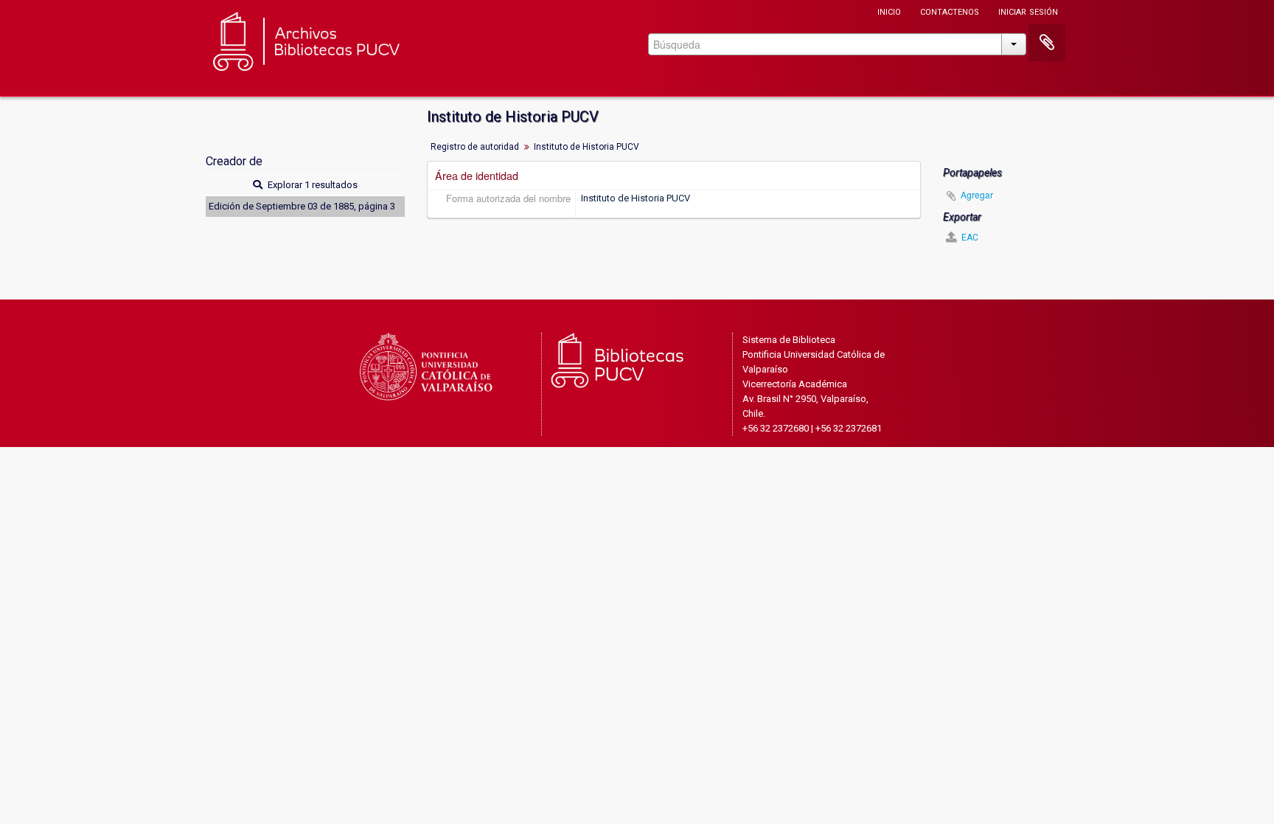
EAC (968, 237)
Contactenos (949, 11)
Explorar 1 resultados (311, 184)
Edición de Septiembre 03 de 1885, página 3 (302, 206)
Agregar (977, 194)
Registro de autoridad (475, 147)
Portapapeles (1046, 42)
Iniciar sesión (1028, 11)
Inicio (889, 11)
